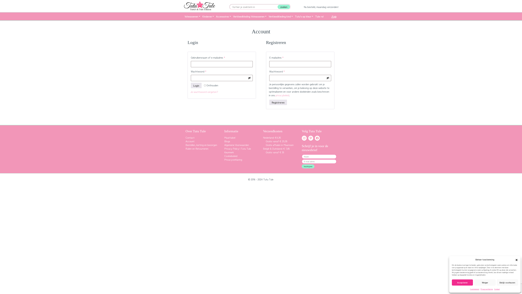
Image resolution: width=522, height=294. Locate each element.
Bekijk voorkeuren (507, 282)
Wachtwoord (202, 71)
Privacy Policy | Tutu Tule (237, 148)
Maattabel (229, 137)
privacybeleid (282, 95)
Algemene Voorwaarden (236, 145)
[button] (516, 259)
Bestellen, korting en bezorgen (201, 145)
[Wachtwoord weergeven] (249, 77)
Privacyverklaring (487, 289)
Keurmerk (229, 152)
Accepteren (462, 282)
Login (196, 85)
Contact (497, 289)
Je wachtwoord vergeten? (204, 92)
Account (190, 141)
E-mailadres (280, 57)
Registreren (278, 102)
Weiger (485, 282)
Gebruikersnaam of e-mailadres (211, 57)
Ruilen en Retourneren (197, 148)
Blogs (227, 141)
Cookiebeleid (474, 289)
